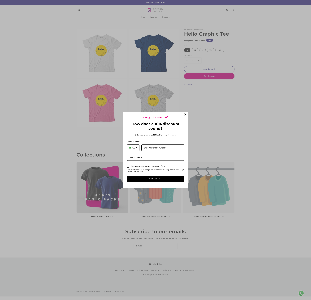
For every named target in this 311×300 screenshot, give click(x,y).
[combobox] (133, 147)
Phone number (133, 142)
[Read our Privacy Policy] (182, 170)
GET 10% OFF (155, 179)
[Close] (185, 114)
